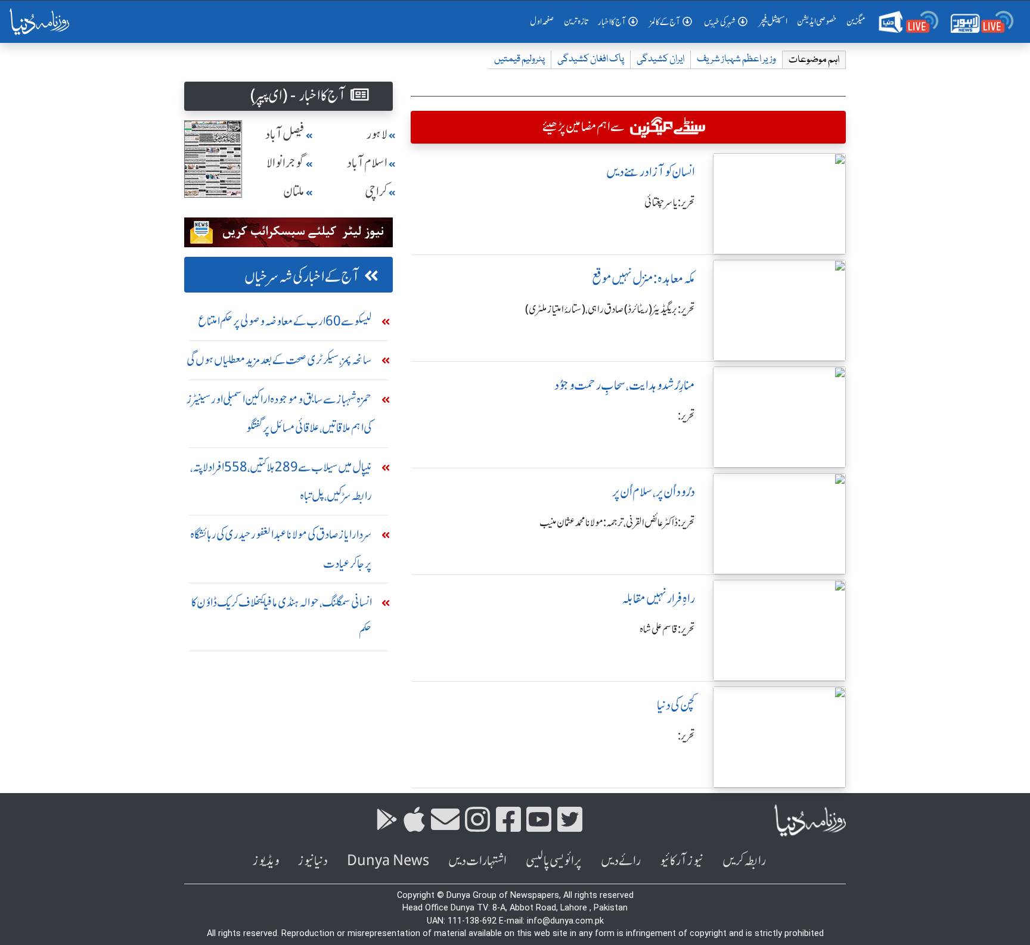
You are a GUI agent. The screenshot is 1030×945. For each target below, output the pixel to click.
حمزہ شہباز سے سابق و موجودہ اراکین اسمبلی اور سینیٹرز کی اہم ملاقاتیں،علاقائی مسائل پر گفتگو (279, 413)
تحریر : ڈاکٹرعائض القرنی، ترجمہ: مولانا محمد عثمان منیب (617, 522)
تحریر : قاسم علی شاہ (667, 629)
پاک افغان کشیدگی (590, 59)
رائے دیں (621, 861)
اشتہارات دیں (477, 861)
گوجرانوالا (285, 163)
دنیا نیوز (313, 861)
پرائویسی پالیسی (554, 861)
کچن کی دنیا (676, 705)
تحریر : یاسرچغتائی (669, 202)
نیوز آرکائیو (681, 861)
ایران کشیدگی (660, 59)
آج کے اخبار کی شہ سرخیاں (301, 277)
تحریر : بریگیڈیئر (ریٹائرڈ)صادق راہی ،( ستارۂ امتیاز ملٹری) (610, 309)
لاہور (377, 134)
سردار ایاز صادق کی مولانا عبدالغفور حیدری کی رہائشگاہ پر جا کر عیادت (281, 548)
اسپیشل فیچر (773, 21)
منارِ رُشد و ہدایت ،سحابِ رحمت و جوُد (624, 385)
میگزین (855, 21)
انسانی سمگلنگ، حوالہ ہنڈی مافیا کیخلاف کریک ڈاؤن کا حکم (281, 616)
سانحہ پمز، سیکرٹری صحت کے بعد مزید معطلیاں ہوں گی (279, 359)
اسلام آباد (367, 163)
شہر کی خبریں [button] (720, 22)
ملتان (294, 192)
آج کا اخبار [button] (612, 22)
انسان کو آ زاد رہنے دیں (650, 172)
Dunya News (388, 861)
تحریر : (686, 415)
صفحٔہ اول (544, 21)
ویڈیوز (266, 861)
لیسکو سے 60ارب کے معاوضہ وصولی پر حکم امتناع (285, 320)
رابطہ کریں (744, 861)
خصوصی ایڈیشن (817, 21)
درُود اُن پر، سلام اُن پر (653, 492)
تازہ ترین (576, 21)
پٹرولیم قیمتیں (519, 59)
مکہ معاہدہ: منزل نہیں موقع (643, 279)
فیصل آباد (285, 134)
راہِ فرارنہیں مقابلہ (658, 598)
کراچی (376, 192)
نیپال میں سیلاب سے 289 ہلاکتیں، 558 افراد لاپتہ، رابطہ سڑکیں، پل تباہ (281, 481)
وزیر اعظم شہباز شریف (736, 59)
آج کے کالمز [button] (665, 22)
